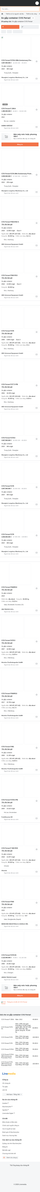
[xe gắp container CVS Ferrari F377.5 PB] (20, 371)
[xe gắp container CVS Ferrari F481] (20, 733)
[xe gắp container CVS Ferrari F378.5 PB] (20, 787)
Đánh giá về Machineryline (10, 1132)
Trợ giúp (5, 1086)
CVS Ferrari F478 (7, 331)
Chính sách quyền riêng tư (10, 1125)
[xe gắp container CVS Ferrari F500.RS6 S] (20, 209)
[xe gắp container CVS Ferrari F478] (20, 318)
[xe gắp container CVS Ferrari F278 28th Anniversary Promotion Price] (20, 160)
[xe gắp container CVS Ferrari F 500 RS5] (20, 835)
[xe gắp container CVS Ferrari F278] (20, 473)
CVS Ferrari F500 (7, 901)
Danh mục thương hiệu (9, 1135)
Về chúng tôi (6, 1083)
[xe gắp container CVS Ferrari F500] (20, 888)
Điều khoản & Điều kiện (9, 1122)
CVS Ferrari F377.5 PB (9, 384)
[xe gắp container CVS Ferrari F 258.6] (20, 95)
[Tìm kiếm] (37, 9)
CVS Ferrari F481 (7, 746)
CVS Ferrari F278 (7, 486)
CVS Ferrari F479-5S (8, 955)
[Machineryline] (2, 14)
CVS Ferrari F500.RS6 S (10, 222)
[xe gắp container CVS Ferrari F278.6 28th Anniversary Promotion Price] (20, 47)
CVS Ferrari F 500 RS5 (9, 848)
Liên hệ (4, 1090)
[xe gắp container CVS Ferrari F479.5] (20, 627)
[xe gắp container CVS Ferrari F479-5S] (20, 942)
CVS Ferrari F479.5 (8, 640)
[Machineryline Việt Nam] (13, 3)
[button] (37, 3)
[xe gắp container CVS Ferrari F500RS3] (20, 680)
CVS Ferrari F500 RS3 (9, 275)
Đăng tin (20, 144)
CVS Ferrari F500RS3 (9, 587)
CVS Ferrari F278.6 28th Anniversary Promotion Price (7, 1056)
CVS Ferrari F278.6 (8, 438)
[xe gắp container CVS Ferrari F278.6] (20, 424)
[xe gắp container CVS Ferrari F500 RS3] (20, 262)
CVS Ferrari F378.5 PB (9, 800)
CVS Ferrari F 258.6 (8, 108)
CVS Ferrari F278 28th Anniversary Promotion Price (20, 173)
